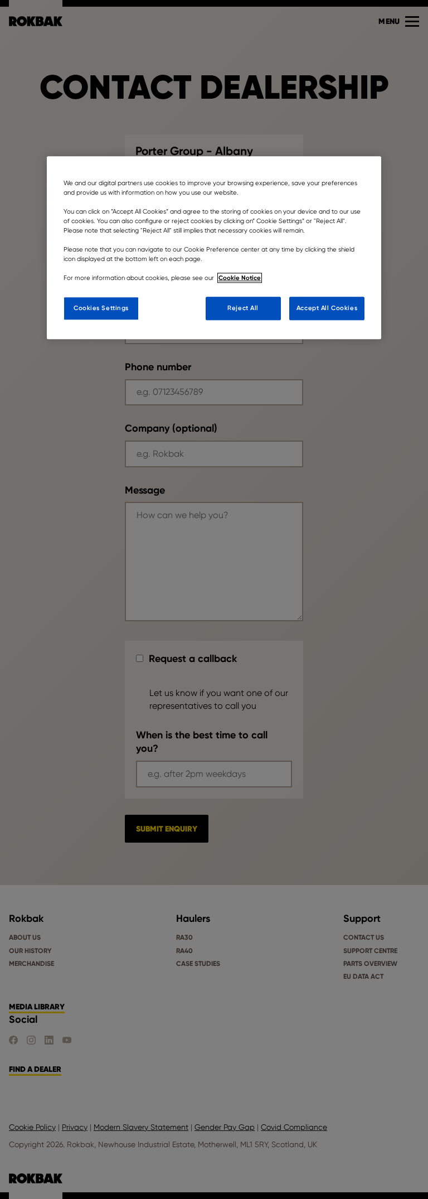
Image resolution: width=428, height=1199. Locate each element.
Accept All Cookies (326, 308)
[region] (214, 248)
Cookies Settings (101, 308)
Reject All (243, 308)
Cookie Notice (239, 278)
